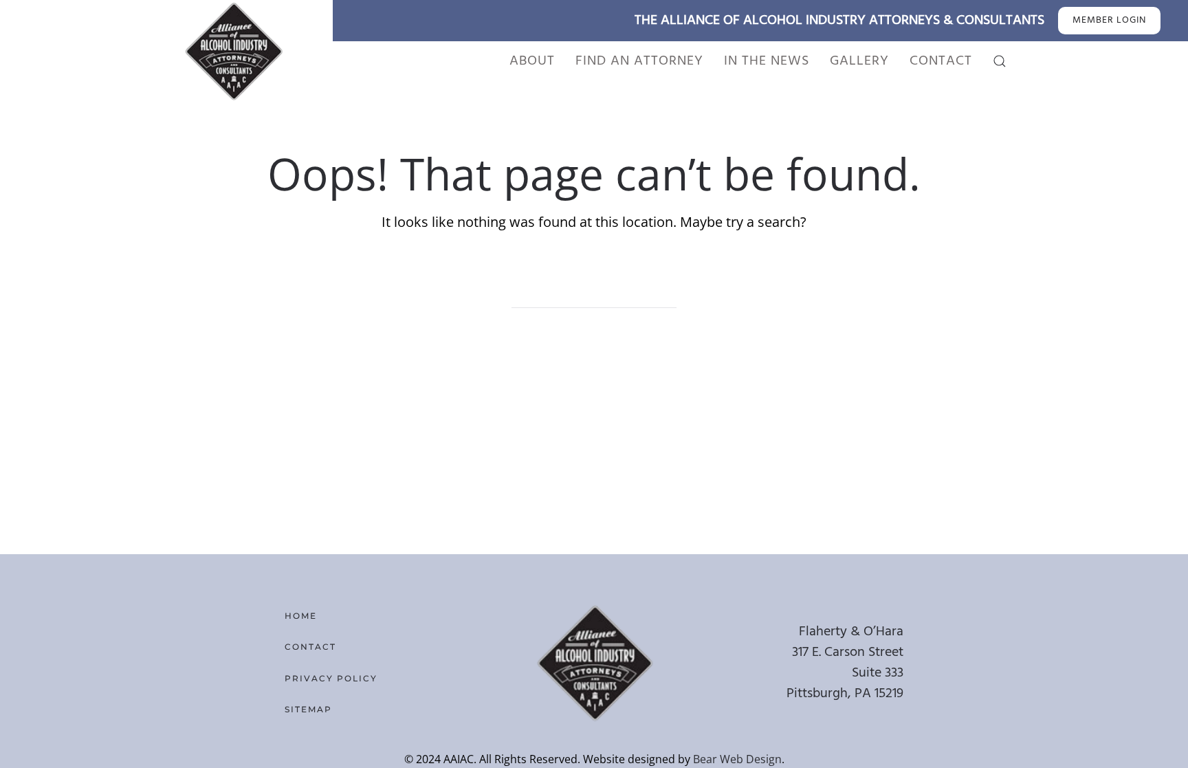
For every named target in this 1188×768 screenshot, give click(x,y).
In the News (766, 61)
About (532, 61)
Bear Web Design (737, 759)
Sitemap (308, 709)
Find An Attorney (639, 61)
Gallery (859, 61)
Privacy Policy (331, 678)
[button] (999, 61)
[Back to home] (233, 51)
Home (301, 616)
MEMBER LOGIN (1109, 20)
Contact (941, 61)
